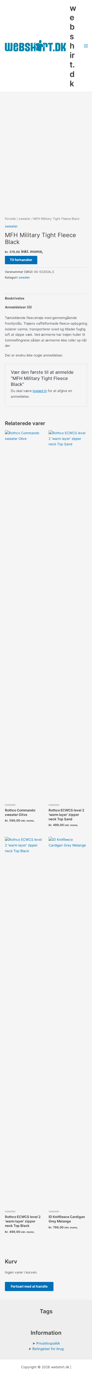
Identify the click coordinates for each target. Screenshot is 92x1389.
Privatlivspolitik (48, 1343)
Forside (10, 219)
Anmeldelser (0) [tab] (18, 307)
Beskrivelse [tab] (14, 298)
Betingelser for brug (48, 1349)
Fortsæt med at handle (29, 1286)
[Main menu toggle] (86, 46)
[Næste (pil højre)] (83, 694)
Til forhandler (21, 260)
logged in (40, 391)
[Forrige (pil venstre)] (8, 694)
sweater (24, 219)
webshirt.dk (73, 45)
